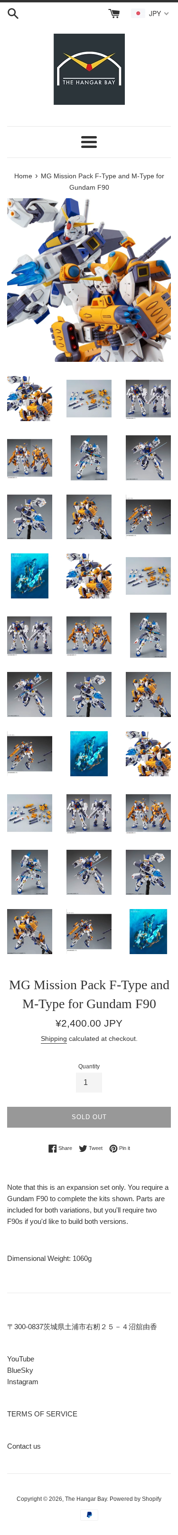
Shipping (54, 1038)
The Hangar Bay (86, 1499)
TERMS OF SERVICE (42, 1414)
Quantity (89, 1066)
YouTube (20, 1359)
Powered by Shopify (135, 1499)
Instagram (22, 1382)
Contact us (24, 1446)
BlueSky (20, 1370)
